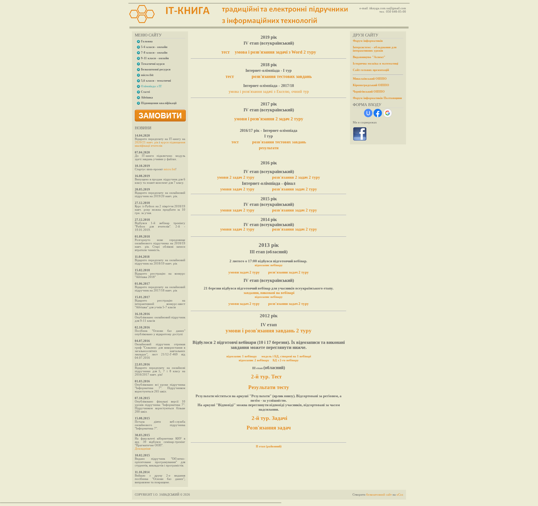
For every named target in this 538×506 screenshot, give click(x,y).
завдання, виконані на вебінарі (269, 293)
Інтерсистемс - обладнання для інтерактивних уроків (374, 48)
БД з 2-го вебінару (286, 360)
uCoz (399, 494)
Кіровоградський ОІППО (371, 85)
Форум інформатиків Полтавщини (377, 98)
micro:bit (169, 169)
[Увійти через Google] (387, 113)
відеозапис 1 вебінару (241, 356)
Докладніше (143, 448)
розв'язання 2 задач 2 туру (296, 177)
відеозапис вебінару (269, 265)
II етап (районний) (269, 446)
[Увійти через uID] (368, 113)
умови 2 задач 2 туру (235, 177)
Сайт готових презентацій (371, 70)
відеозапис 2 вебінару (254, 360)
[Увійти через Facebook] (378, 113)
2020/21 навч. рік (146, 142)
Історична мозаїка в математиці (375, 63)
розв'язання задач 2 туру (294, 189)
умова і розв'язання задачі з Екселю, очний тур (269, 91)
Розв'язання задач (269, 428)
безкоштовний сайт (379, 494)
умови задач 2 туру (237, 189)
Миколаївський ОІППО (370, 78)
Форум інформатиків (368, 40)
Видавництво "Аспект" (369, 57)
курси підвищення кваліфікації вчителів (160, 144)
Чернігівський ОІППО (369, 91)
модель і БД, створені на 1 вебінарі (286, 356)
